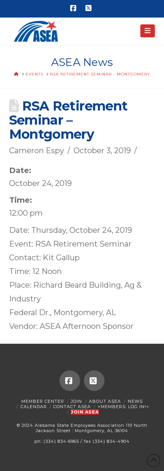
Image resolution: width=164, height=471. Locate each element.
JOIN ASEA (85, 412)
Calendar (34, 406)
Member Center (42, 401)
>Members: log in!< (123, 406)
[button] (147, 30)
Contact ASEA (72, 406)
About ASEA (105, 401)
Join (76, 401)
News (135, 401)
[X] (90, 8)
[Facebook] (74, 8)
